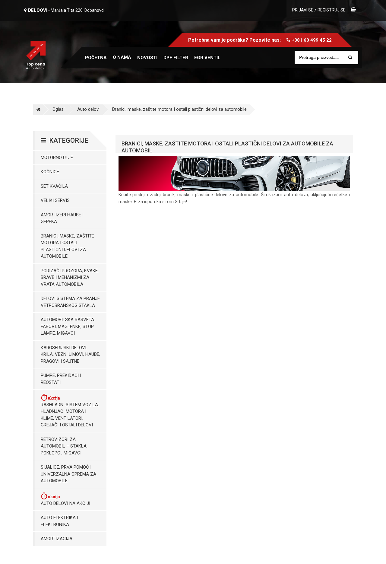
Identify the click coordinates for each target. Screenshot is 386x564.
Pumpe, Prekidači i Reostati (61, 379)
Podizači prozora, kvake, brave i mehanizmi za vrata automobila (70, 277)
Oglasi (58, 109)
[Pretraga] (350, 57)
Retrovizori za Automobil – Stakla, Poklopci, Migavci (64, 446)
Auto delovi (88, 109)
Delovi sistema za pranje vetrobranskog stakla (70, 302)
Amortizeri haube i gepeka (62, 218)
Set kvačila (54, 186)
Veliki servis (55, 200)
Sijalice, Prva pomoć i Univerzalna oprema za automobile (68, 473)
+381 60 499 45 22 (312, 40)
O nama (122, 57)
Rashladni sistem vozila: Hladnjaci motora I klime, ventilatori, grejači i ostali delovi (70, 415)
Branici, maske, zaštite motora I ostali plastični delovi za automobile (179, 109)
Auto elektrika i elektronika (59, 521)
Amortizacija (56, 538)
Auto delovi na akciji (65, 503)
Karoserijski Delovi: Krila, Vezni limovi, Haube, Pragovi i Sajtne (70, 354)
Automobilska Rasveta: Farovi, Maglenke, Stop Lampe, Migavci (68, 326)
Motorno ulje (57, 157)
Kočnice (50, 171)
